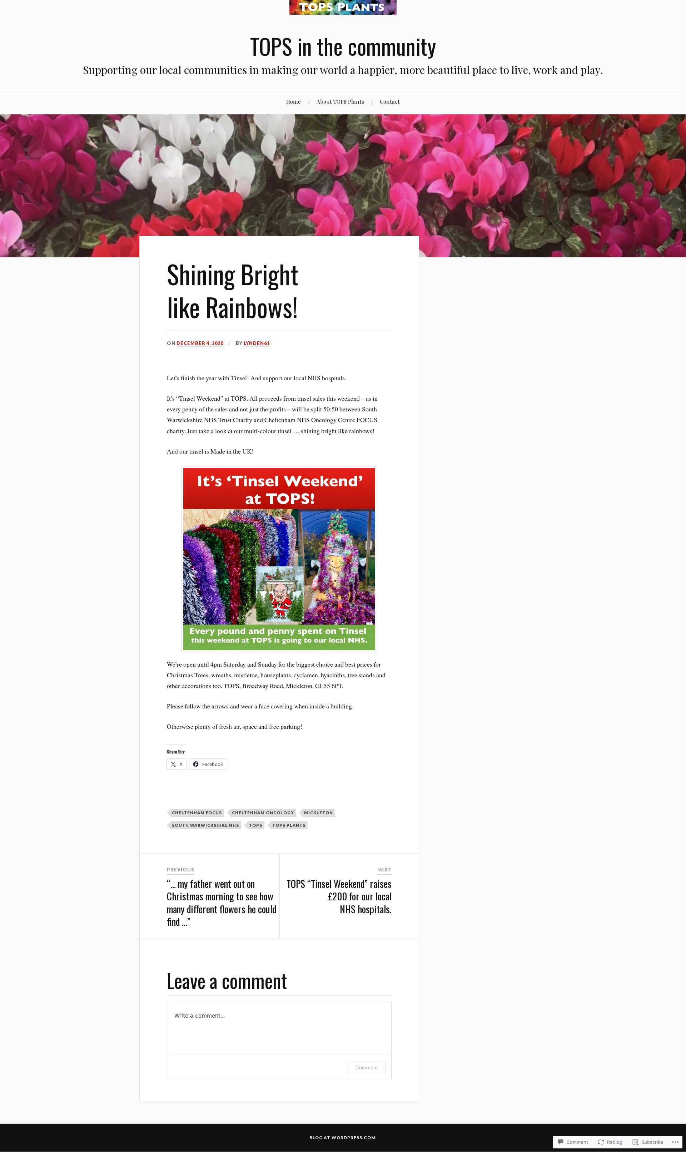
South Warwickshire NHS (205, 825)
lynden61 (257, 343)
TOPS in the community (343, 46)
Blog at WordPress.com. (343, 1137)
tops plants (288, 825)
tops (255, 825)
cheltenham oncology (263, 812)
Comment (367, 1067)
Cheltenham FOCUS (197, 812)
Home (293, 101)
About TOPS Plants (340, 101)
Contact (390, 101)
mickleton (318, 812)
